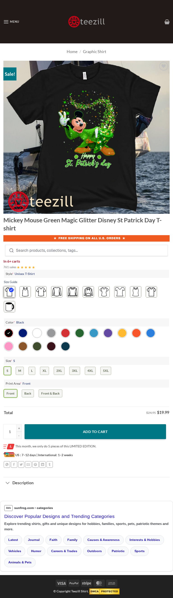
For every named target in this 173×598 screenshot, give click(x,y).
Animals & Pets (20, 562)
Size (10, 361)
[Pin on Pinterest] (35, 464)
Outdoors (94, 551)
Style (20, 274)
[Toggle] (7, 483)
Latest (13, 540)
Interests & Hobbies (145, 540)
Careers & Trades (64, 551)
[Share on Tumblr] (49, 464)
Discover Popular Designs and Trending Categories (59, 516)
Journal (34, 540)
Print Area (18, 383)
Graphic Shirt (94, 51)
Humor (36, 551)
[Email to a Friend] (28, 464)
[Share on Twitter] (21, 464)
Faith (53, 540)
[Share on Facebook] (14, 464)
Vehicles (14, 551)
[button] (11, 21)
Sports (139, 551)
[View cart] (167, 22)
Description (23, 482)
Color (15, 322)
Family (72, 540)
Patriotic (118, 551)
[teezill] (86, 21)
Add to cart (95, 431)
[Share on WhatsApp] (7, 464)
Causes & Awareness (103, 540)
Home (72, 51)
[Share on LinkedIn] (42, 464)
